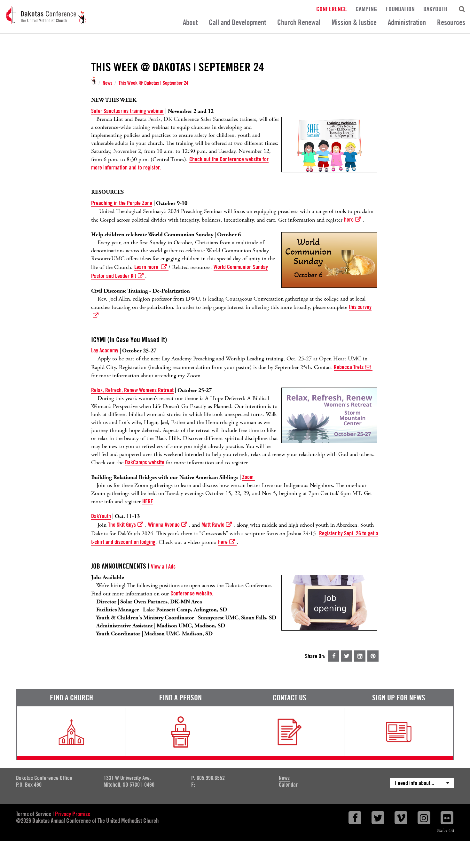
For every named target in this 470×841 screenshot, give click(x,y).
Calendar (288, 784)
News (107, 83)
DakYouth (435, 8)
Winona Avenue (164, 524)
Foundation (400, 8)
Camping (366, 8)
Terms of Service (33, 813)
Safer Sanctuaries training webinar (127, 110)
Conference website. (191, 593)
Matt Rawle (212, 524)
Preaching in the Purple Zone (121, 203)
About (190, 22)
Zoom (248, 477)
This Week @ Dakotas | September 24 (153, 83)
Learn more (147, 266)
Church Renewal (298, 22)
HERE (147, 501)
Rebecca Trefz (349, 367)
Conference (331, 8)
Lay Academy (104, 350)
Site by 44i (445, 830)
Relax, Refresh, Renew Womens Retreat (132, 390)
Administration (407, 22)
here (349, 219)
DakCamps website (144, 462)
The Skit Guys (122, 524)
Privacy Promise (72, 813)
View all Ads (163, 566)
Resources (451, 22)
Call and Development (237, 22)
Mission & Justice (354, 22)
